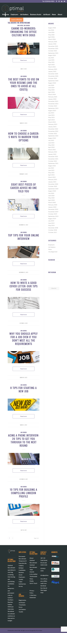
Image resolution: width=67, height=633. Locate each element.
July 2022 (51, 140)
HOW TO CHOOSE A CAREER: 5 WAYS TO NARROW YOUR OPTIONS (23, 137)
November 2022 (53, 131)
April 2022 (51, 147)
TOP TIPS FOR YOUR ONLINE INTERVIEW (23, 237)
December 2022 (53, 129)
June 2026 (51, 32)
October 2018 (52, 230)
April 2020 (51, 200)
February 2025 (52, 69)
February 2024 (52, 97)
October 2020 (52, 186)
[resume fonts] (23, 103)
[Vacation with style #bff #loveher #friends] (53, 277)
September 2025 (53, 53)
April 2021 (51, 175)
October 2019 (52, 214)
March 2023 (52, 122)
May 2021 (51, 172)
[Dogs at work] (23, 49)
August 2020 (52, 191)
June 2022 (51, 143)
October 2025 (52, 51)
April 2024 (51, 92)
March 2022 (52, 149)
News (50, 249)
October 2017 (52, 232)
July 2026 (51, 30)
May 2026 (51, 35)
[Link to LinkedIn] (61, 1)
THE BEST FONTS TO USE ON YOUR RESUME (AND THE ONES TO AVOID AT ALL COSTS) (23, 84)
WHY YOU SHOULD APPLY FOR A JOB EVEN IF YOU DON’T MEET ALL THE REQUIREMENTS (23, 339)
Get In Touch (33, 583)
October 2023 (52, 106)
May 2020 (51, 198)
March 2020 (52, 202)
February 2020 (52, 205)
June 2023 (51, 115)
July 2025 (51, 57)
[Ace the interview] (23, 459)
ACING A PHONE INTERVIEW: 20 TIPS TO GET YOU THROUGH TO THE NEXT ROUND (23, 440)
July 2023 (51, 113)
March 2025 (52, 67)
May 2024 (51, 90)
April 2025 (51, 64)
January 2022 (52, 154)
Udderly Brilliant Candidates (22, 568)
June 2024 (51, 87)
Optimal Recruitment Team (33, 567)
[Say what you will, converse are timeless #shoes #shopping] (53, 285)
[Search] (25, 19)
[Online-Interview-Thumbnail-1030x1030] (23, 252)
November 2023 (53, 103)
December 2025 (53, 46)
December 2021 (53, 156)
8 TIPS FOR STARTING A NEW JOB (23, 389)
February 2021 (52, 179)
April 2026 (51, 37)
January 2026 (52, 44)
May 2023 (51, 117)
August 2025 (52, 55)
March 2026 (52, 39)
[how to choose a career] (23, 154)
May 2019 (51, 225)
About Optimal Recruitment (33, 560)
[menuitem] (5, 9)
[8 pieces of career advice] (23, 205)
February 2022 (52, 152)
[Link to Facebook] (56, 1)
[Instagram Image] (57, 277)
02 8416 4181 (49, 1)
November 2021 (53, 159)
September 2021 (53, 163)
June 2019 (51, 223)
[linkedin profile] (23, 510)
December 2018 (53, 228)
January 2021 (52, 182)
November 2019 (53, 211)
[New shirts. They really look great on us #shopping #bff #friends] (50, 277)
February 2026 (52, 41)
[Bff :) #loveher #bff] (50, 281)
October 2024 (52, 78)
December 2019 (53, 209)
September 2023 (53, 108)
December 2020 (53, 184)
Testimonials (33, 576)
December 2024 (53, 74)
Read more (23, 60)
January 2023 (52, 126)
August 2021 (52, 165)
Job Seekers (24, 76)
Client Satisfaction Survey (22, 584)
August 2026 (52, 28)
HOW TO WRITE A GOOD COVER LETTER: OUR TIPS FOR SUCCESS (24, 286)
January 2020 (52, 207)
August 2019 (52, 218)
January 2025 (52, 71)
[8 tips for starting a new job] (23, 405)
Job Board (22, 602)
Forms (20, 607)
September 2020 (53, 188)
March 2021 (52, 177)
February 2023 (52, 124)
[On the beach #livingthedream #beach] (53, 281)
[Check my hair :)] (57, 285)
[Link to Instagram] (59, 1)
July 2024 (51, 85)
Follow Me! (53, 288)
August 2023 (52, 110)
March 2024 (52, 94)
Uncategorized (52, 251)
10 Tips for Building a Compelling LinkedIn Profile (23, 493)
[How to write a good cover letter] (23, 303)
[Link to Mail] (64, 1)
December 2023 (53, 101)
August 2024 (52, 83)
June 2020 (51, 195)
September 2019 (53, 216)
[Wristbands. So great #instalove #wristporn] (57, 281)
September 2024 (53, 80)
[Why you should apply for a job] (23, 357)
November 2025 (53, 48)
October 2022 (52, 133)
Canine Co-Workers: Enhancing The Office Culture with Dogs (23, 31)
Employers (51, 245)
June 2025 (51, 60)
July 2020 (51, 193)
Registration (22, 600)
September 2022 (53, 136)
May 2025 (51, 62)
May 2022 (51, 145)
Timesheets (22, 605)
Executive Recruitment (25, 563)
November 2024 (53, 76)
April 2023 (51, 120)
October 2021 (52, 161)
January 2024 (52, 99)
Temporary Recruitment (26, 561)
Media (32, 581)
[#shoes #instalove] (50, 285)
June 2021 (51, 170)
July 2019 (51, 221)
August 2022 (52, 138)
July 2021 (51, 168)
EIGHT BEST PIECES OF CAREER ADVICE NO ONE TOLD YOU (23, 187)
